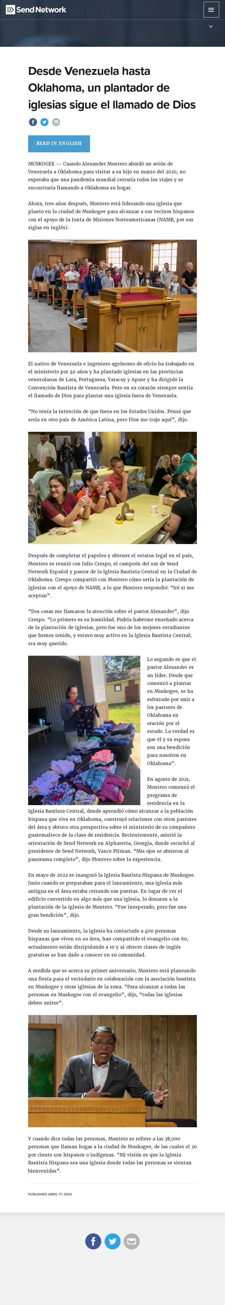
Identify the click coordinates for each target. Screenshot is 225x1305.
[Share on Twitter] (45, 125)
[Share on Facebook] (34, 125)
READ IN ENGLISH (58, 143)
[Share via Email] (56, 125)
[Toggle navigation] (211, 26)
